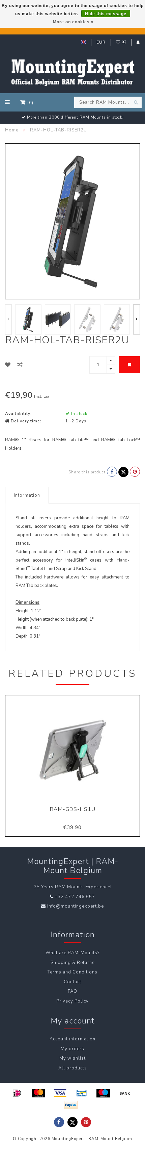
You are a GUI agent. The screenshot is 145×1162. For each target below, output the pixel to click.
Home (12, 130)
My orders (72, 1049)
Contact (72, 982)
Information (27, 495)
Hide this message (105, 13)
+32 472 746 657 (75, 897)
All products (72, 1068)
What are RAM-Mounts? (72, 953)
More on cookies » (73, 22)
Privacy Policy (72, 1001)
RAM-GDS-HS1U (72, 809)
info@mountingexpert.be (75, 906)
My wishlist (72, 1058)
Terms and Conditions (72, 972)
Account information (72, 1039)
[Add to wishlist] (8, 365)
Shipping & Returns (73, 963)
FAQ (72, 991)
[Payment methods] (16, 1093)
